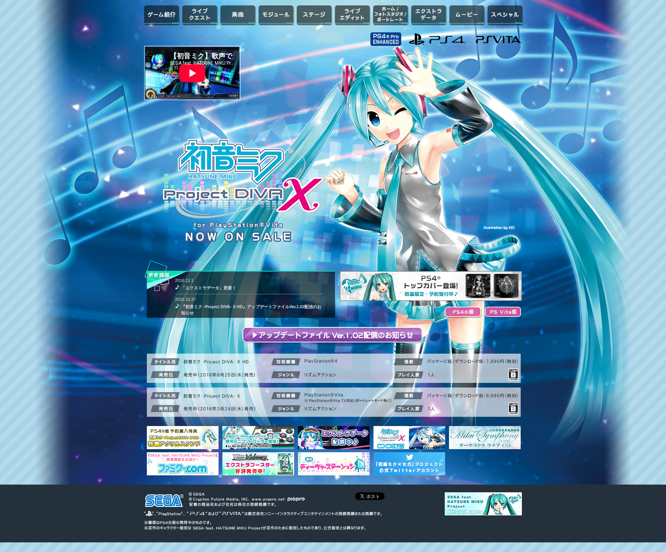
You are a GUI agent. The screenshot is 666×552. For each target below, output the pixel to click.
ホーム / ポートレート (390, 14)
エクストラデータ (428, 14)
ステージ (314, 14)
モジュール (276, 14)
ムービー (467, 14)
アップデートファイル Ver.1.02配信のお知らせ (333, 335)
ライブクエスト (200, 14)
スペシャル (505, 14)
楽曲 (238, 14)
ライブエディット (352, 14)
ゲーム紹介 (161, 14)
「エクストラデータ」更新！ (208, 287)
